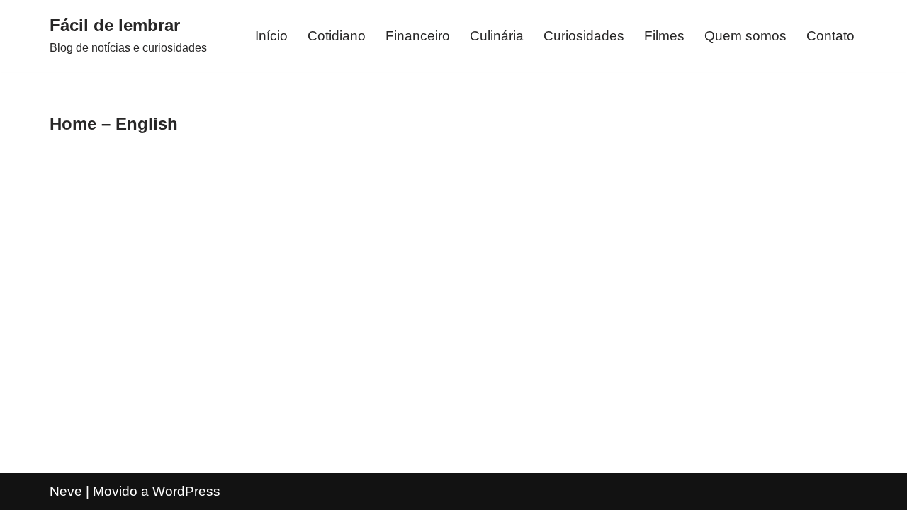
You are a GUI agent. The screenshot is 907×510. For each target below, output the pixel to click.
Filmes (664, 35)
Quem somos (745, 35)
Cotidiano (337, 35)
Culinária (497, 35)
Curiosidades (583, 35)
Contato (830, 35)
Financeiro (417, 35)
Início (271, 35)
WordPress (186, 491)
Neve (66, 491)
